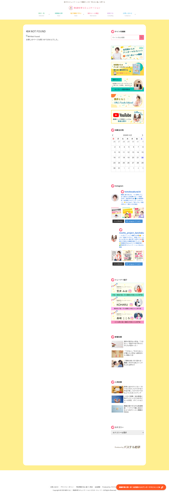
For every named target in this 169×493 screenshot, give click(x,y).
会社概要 (97, 487)
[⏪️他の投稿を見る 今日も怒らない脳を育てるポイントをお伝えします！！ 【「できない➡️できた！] (127, 255)
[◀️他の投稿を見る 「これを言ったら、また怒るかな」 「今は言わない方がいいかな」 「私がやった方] (127, 213)
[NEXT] (142, 135)
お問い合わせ (54, 487)
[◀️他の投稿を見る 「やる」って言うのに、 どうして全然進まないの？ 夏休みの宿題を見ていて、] (116, 213)
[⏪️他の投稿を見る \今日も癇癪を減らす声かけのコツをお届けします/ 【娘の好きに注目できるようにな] (139, 255)
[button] (141, 37)
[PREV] (113, 135)
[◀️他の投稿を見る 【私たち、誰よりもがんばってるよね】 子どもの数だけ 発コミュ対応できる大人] (116, 255)
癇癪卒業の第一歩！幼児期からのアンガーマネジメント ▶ (139, 487)
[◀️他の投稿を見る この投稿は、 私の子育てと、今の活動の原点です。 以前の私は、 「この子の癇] (139, 213)
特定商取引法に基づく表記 (84, 487)
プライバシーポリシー (67, 487)
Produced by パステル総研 (110, 487)
